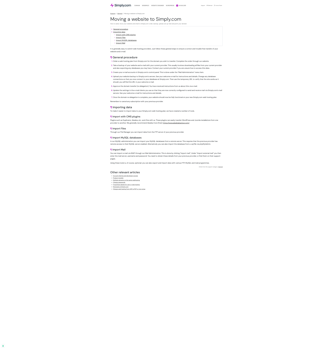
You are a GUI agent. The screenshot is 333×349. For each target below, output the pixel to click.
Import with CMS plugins (126, 35)
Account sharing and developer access (125, 176)
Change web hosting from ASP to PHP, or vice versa (129, 189)
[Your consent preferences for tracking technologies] (3, 346)
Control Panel (218, 5)
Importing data (119, 32)
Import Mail (120, 43)
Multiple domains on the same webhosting (126, 180)
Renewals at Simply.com (120, 187)
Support (203, 5)
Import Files (120, 37)
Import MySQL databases (126, 40)
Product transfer (118, 178)
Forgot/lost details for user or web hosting (126, 185)
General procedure (120, 29)
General (119, 13)
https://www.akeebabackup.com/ (176, 123)
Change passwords (119, 182)
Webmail (210, 5)
